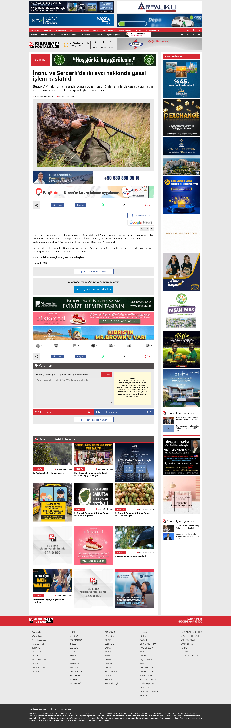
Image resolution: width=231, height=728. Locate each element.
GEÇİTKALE (110, 663)
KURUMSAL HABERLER (191, 632)
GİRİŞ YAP (106, 374)
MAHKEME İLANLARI (149, 691)
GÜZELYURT (75, 647)
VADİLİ (108, 659)
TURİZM (100, 34)
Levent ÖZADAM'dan (139, 35)
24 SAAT (34, 34)
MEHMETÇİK (75, 679)
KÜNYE (184, 647)
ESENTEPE (109, 643)
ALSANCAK (110, 632)
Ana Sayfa (36, 632)
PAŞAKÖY (109, 667)
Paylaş (80, 205)
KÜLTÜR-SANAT (86, 34)
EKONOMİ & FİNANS (68, 34)
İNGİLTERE (85, 30)
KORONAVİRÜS (146, 667)
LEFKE (72, 651)
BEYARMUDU (111, 671)
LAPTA (108, 647)
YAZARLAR (47, 30)
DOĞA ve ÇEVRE (147, 683)
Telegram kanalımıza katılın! (95, 289)
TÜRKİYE (73, 30)
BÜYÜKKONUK (76, 675)
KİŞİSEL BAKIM (146, 659)
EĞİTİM (44, 34)
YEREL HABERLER (125, 30)
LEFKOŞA (74, 636)
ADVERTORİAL (146, 675)
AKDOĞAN (109, 651)
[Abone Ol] (140, 222)
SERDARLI (40, 59)
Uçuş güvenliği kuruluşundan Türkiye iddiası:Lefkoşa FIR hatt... (187, 428)
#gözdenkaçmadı (113, 34)
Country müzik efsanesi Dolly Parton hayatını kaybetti (187, 526)
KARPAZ (73, 655)
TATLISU (108, 655)
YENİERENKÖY (76, 683)
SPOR (142, 663)
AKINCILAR (75, 663)
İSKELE (73, 643)
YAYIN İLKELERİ (188, 643)
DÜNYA (95, 30)
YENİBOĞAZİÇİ (111, 683)
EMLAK (143, 655)
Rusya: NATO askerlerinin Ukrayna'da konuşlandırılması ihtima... (187, 536)
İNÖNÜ (108, 675)
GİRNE (72, 632)
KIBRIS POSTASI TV (189, 655)
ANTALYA (36, 671)
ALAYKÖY (74, 667)
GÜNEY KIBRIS (146, 671)
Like (59, 205)
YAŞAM (143, 695)
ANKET (139, 30)
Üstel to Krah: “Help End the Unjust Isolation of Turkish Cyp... (187, 419)
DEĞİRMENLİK (76, 671)
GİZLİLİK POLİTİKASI (190, 636)
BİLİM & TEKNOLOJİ (148, 679)
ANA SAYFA (35, 30)
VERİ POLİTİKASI (188, 640)
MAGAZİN (144, 687)
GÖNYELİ (74, 659)
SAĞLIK (54, 34)
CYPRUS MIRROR (152, 30)
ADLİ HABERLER (109, 30)
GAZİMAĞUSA (76, 640)
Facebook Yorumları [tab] (108, 412)
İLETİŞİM (185, 651)
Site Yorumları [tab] (45, 412)
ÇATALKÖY (109, 636)
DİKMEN (108, 640)
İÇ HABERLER (61, 30)
